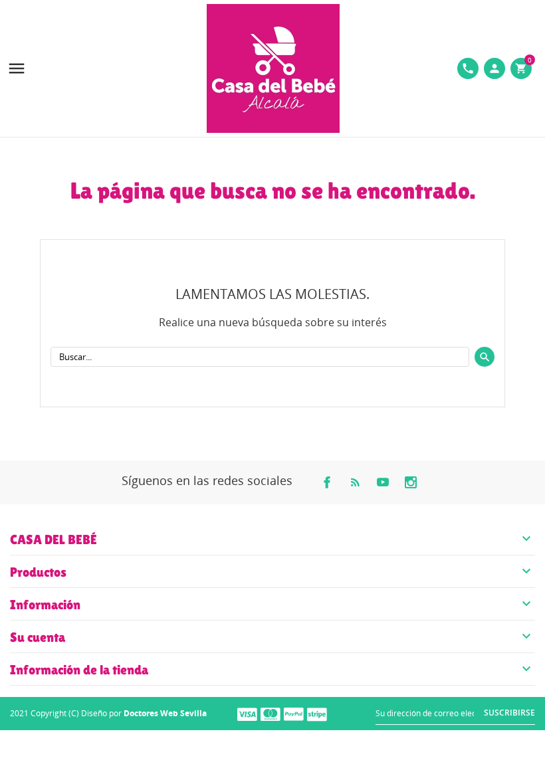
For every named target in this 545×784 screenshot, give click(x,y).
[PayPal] (294, 713)
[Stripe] (317, 713)
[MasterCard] (270, 713)
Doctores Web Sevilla (165, 713)
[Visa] (247, 713)
